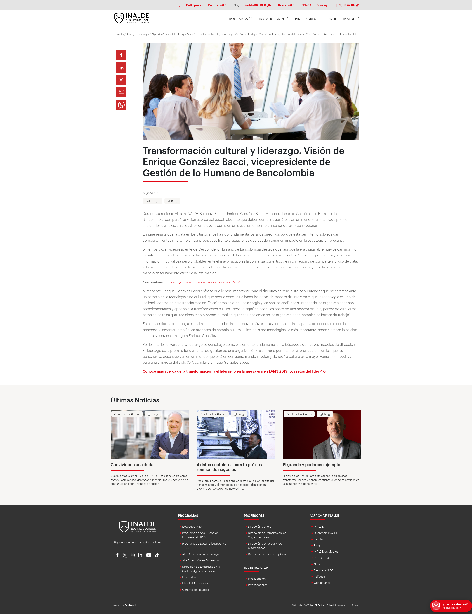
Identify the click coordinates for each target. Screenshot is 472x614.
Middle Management (196, 583)
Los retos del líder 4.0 (307, 371)
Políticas (319, 576)
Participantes (194, 5)
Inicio (120, 34)
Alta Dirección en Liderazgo (200, 554)
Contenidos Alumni (127, 414)
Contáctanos (322, 582)
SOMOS (306, 5)
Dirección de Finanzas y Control (269, 554)
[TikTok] (357, 5)
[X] (340, 5)
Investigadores (257, 584)
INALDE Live (322, 557)
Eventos (319, 539)
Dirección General (260, 526)
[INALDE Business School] (131, 18)
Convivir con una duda (132, 464)
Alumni (329, 19)
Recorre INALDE (218, 5)
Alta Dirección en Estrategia (200, 560)
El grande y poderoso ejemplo (311, 464)
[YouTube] (353, 5)
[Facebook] (336, 5)
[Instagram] (344, 5)
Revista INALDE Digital (258, 5)
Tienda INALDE (287, 5)
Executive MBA (192, 526)
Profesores (305, 19)
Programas (237, 19)
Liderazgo (142, 34)
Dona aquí (323, 5)
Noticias (319, 564)
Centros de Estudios (195, 589)
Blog (236, 5)
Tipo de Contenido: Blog (168, 34)
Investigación (271, 19)
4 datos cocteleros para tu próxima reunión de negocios (230, 467)
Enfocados (189, 577)
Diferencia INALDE (326, 532)
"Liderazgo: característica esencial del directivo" (202, 282)
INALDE (349, 19)
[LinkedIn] (348, 5)
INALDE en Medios (326, 551)
